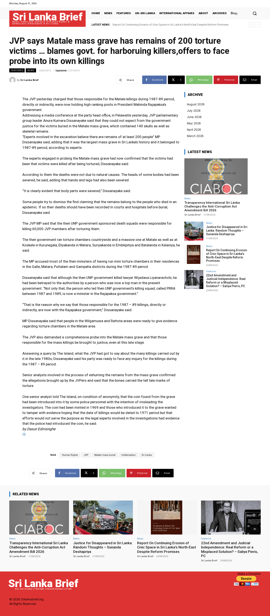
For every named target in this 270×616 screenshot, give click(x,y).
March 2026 (195, 136)
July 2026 (194, 110)
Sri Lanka (147, 455)
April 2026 (194, 129)
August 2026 (196, 104)
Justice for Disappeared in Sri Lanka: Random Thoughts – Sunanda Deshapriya (226, 230)
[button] (254, 13)
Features (17, 70)
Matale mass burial (104, 455)
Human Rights (70, 455)
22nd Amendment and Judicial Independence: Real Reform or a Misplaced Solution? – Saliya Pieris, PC (226, 281)
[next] (258, 24)
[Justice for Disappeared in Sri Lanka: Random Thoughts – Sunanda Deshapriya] (193, 231)
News (30, 70)
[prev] (251, 24)
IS (24, 434)
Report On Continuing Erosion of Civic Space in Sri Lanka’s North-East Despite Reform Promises (170, 24)
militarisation (128, 455)
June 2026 (194, 117)
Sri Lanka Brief (29, 79)
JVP (86, 455)
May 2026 (194, 123)
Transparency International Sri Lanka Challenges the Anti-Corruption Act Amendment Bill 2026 (212, 206)
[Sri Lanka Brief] (13, 80)
